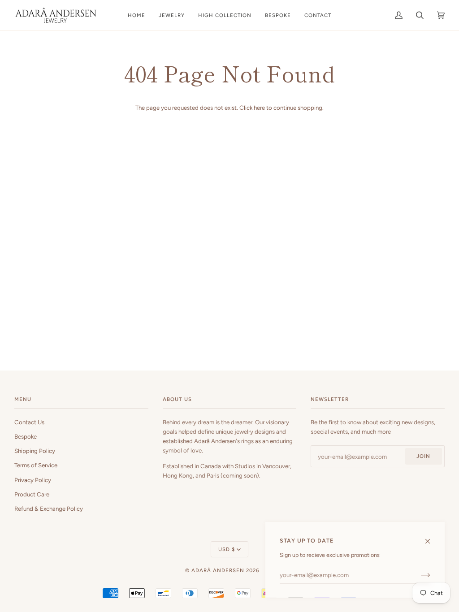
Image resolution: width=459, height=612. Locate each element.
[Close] (431, 537)
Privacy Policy (32, 479)
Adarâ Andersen (217, 570)
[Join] (418, 575)
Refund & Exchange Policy (48, 508)
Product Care (31, 494)
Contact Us (29, 422)
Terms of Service (35, 465)
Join (423, 456)
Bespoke (25, 436)
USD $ (226, 549)
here (259, 107)
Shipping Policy (34, 450)
